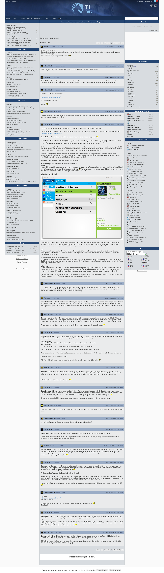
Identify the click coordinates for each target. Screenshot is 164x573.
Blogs (22, 243)
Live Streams (142, 62)
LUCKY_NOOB (33, 248)
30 (36, 38)
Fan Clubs (9, 201)
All (122, 43)
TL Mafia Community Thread (14, 180)
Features (47, 18)
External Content (11, 89)
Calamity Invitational (134, 217)
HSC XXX (131, 208)
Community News (12, 37)
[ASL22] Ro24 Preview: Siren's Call (15, 27)
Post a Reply (46, 42)
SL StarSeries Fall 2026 (135, 239)
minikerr (130, 86)
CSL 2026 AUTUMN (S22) (136, 195)
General (8, 53)
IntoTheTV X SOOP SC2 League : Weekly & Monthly (20, 70)
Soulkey (146, 265)
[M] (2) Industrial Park (12, 86)
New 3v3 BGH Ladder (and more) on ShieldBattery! (19, 38)
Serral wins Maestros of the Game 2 (16, 32)
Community (22, 185)
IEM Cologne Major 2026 (135, 187)
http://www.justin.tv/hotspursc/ (51, 97)
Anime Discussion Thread (13, 214)
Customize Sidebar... (22, 255)
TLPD (142, 248)
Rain (129, 72)
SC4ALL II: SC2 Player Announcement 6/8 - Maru (19, 56)
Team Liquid (139, 1)
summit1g (130, 84)
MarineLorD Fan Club (12, 203)
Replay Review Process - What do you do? (18, 131)
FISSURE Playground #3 (136, 242)
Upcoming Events (142, 111)
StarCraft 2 (22, 49)
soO (145, 259)
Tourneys (9, 65)
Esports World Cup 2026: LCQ (137, 175)
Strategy (9, 78)
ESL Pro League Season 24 (136, 230)
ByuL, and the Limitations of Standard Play (17, 34)
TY (130, 258)
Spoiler (48, 50)
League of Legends (12, 159)
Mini (145, 266)
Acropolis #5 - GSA (134, 204)
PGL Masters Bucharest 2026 (137, 226)
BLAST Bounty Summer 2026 (137, 178)
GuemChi (130, 74)
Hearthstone (10, 171)
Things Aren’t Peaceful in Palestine (15, 192)
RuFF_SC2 (131, 66)
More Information (115, 570)
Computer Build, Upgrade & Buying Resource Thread (20, 232)
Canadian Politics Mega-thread (14, 194)
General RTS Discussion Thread (15, 147)
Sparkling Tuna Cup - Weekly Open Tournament (19, 67)
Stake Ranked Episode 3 (136, 182)
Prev (98, 43)
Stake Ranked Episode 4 (136, 233)
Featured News (11, 25)
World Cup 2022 (11, 228)
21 (108, 43)
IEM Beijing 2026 (133, 221)
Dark (131, 259)
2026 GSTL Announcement (13, 69)
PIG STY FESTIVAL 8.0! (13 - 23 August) (17, 72)
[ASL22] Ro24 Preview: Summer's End (16, 28)
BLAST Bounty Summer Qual (137, 180)
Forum (14, 18)
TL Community (11, 236)
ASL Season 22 (133, 160)
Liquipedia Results (142, 139)
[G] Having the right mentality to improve (17, 79)
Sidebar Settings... (142, 270)
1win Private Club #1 (134, 235)
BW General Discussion (12, 109)
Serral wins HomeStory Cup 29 (14, 30)
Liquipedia (148, 1)
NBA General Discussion (13, 224)
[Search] (157, 18)
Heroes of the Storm (12, 166)
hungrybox (131, 93)
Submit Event (153, 30)
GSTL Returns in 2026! (12, 43)
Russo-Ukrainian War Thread (14, 196)
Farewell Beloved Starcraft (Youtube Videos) (18, 113)
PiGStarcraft (131, 95)
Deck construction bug (12, 173)
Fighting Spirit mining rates (13, 135)
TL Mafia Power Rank (12, 178)
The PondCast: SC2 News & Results (16, 93)
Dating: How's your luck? (13, 198)
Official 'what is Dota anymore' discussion (17, 156)
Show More (130, 136)
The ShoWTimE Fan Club (13, 207)
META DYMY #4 (133, 149)
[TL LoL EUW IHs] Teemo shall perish (16, 161)
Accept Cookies (102, 570)
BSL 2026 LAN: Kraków (135, 192)
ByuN (131, 256)
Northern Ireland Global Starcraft (15, 239)
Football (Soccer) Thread (13, 219)
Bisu (145, 264)
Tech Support (10, 231)
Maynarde (130, 100)
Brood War (22, 101)
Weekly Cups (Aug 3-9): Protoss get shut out (18, 45)
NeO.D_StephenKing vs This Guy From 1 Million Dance (21, 181)
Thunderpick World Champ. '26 (137, 228)
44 (36, 32)
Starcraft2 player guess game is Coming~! (17, 62)
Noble (129, 77)
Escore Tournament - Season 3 (14, 120)
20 (105, 43)
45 (36, 43)
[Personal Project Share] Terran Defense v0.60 (19, 106)
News (22, 22)
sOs (145, 258)
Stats (131, 262)
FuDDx (35, 250)
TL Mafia (9, 176)
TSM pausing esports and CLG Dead (16, 163)
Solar (131, 260)
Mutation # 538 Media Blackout (14, 97)
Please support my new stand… (15, 252)
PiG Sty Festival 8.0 (134, 147)
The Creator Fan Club (12, 205)
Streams (29, 18)
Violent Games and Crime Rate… (15, 246)
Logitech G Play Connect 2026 (137, 237)
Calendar (22, 18)
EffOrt (131, 266)
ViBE (129, 102)
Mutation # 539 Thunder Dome (14, 95)
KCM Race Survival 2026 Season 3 (16, 122)
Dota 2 (8, 155)
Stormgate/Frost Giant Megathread (15, 144)
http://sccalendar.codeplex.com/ (51, 133)
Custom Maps (10, 83)
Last (131, 268)
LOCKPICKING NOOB (12, 248)
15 (36, 30)
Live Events (142, 22)
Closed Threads (22, 262)
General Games (11, 142)
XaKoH (130, 97)
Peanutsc (35, 252)
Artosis (130, 89)
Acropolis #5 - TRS (134, 199)
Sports (8, 217)
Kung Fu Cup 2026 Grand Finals (138, 212)
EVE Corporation (11, 151)
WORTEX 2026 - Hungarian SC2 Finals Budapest (19, 74)
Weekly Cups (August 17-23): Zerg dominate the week (19, 40)
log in (77, 557)
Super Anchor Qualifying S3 (136, 162)
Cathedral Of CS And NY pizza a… (15, 250)
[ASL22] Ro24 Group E (12, 124)
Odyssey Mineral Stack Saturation (15, 133)
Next (118, 43)
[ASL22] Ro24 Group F (12, 118)
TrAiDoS (35, 246)
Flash (131, 265)
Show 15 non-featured (133, 107)
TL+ (66, 18)
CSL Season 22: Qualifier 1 (136, 145)
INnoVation (147, 260)
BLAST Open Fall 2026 (135, 171)
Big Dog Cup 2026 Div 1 (135, 219)
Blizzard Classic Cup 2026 (136, 201)
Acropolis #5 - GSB (134, 206)
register (85, 557)
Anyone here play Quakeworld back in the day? (19, 149)
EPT (61, 18)
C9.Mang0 (131, 91)
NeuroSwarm (131, 81)
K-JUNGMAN (133, 158)
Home (8, 18)
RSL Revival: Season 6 (135, 166)
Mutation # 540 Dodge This (13, 91)
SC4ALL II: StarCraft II (135, 210)
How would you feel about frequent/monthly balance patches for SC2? (21, 54)
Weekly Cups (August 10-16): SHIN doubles (18, 42)
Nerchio (146, 256)
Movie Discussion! (11, 212)
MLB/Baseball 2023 (11, 222)
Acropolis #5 (132, 197)
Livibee (130, 98)
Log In (8, 1)
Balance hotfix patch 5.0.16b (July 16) (16, 58)
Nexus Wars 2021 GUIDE (13, 84)
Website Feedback (22, 259)
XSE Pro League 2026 (135, 184)
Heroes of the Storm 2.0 (12, 168)
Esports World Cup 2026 (135, 173)
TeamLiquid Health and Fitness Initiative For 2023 (19, 220)
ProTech (130, 68)
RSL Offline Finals (134, 215)
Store (54, 18)
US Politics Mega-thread (13, 190)
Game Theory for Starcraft (13, 129)
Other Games (22, 138)
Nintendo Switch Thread (12, 145)
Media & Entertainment (13, 210)
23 (114, 43)
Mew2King (131, 104)
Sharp (146, 268)
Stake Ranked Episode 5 (136, 224)
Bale (129, 75)
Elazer (147, 262)
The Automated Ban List (12, 237)
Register (14, 1)
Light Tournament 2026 (135, 169)
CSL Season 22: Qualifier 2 (136, 164)
